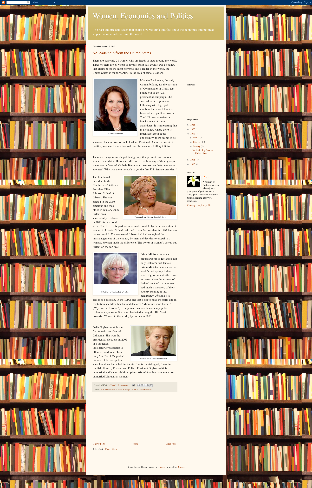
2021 (193, 124)
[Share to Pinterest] (151, 385)
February (197, 141)
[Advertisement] (134, 417)
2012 (193, 133)
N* (207, 177)
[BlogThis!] (141, 385)
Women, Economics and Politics (143, 15)
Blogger (181, 466)
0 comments (123, 385)
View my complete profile (199, 205)
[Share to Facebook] (148, 385)
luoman (161, 466)
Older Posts (171, 443)
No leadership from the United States (122, 52)
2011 (193, 159)
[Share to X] (144, 385)
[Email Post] (133, 385)
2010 (193, 164)
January (197, 146)
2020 (193, 129)
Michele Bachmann (145, 389)
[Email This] (138, 385)
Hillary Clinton (129, 389)
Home (135, 443)
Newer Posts (99, 443)
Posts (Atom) (111, 449)
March (196, 137)
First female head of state (111, 389)
